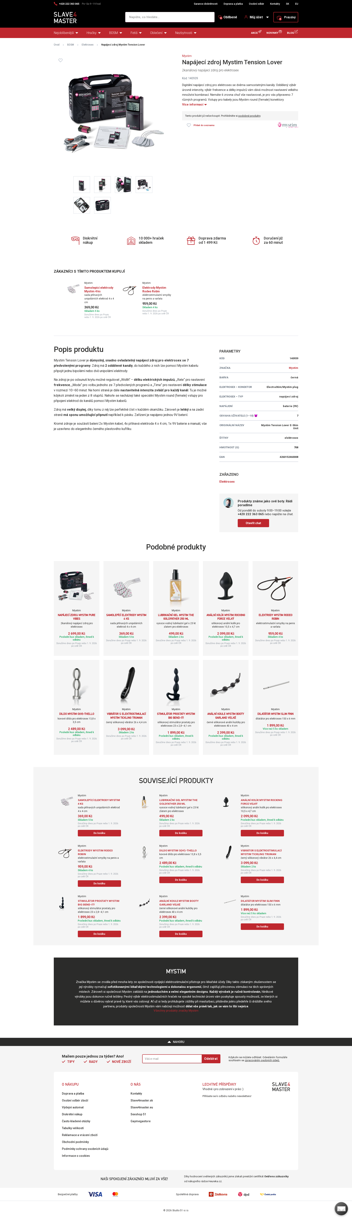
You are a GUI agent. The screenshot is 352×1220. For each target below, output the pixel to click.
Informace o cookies (76, 1155)
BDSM (113, 33)
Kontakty (275, 3)
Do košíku (99, 833)
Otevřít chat (253, 523)
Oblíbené (228, 17)
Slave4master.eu (142, 1107)
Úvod (56, 44)
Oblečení (156, 33)
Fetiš (134, 33)
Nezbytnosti (183, 33)
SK (287, 3)
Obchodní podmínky (75, 1142)
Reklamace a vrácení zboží (80, 1135)
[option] (89, 300)
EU (296, 3)
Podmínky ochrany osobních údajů (85, 1148)
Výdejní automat (73, 1107)
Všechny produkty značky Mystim (176, 1010)
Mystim (187, 56)
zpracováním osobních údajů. (262, 1060)
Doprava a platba (233, 3)
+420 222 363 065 (69, 3)
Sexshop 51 (138, 1114)
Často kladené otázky (76, 1121)
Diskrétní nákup (72, 1114)
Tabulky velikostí (73, 1128)
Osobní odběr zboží (75, 1100)
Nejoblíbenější (64, 33)
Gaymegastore (141, 1121)
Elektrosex (88, 44)
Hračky (92, 33)
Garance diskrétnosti (206, 3)
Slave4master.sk (142, 1100)
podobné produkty (249, 115)
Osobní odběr (256, 3)
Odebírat (211, 1059)
